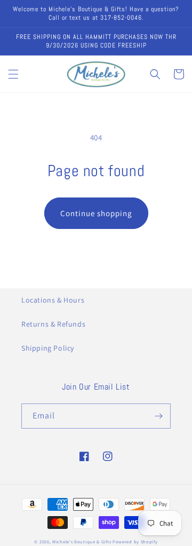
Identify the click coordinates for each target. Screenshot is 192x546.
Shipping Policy (47, 348)
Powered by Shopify (135, 541)
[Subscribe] (158, 416)
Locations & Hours (52, 300)
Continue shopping (96, 213)
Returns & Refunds (53, 324)
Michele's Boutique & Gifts (81, 541)
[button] (13, 74)
